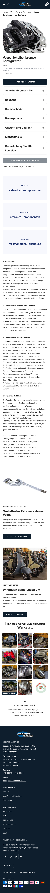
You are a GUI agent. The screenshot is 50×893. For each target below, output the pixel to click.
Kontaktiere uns (14, 614)
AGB (4, 815)
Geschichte (7, 800)
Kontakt (6, 792)
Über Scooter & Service (12, 796)
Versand (6, 829)
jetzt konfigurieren (16, 536)
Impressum (7, 811)
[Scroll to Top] (45, 888)
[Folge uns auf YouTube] (21, 856)
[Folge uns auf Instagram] (10, 856)
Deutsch (7, 866)
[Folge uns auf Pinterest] (15, 856)
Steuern (28, 68)
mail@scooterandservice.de (14, 780)
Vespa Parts (15, 12)
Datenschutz (8, 820)
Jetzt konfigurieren (25, 82)
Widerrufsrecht (9, 824)
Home (5, 12)
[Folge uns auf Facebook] (5, 856)
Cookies (6, 833)
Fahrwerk (27, 12)
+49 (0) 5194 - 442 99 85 (13, 773)
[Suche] (8, 4)
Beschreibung (9, 261)
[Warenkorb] (46, 4)
